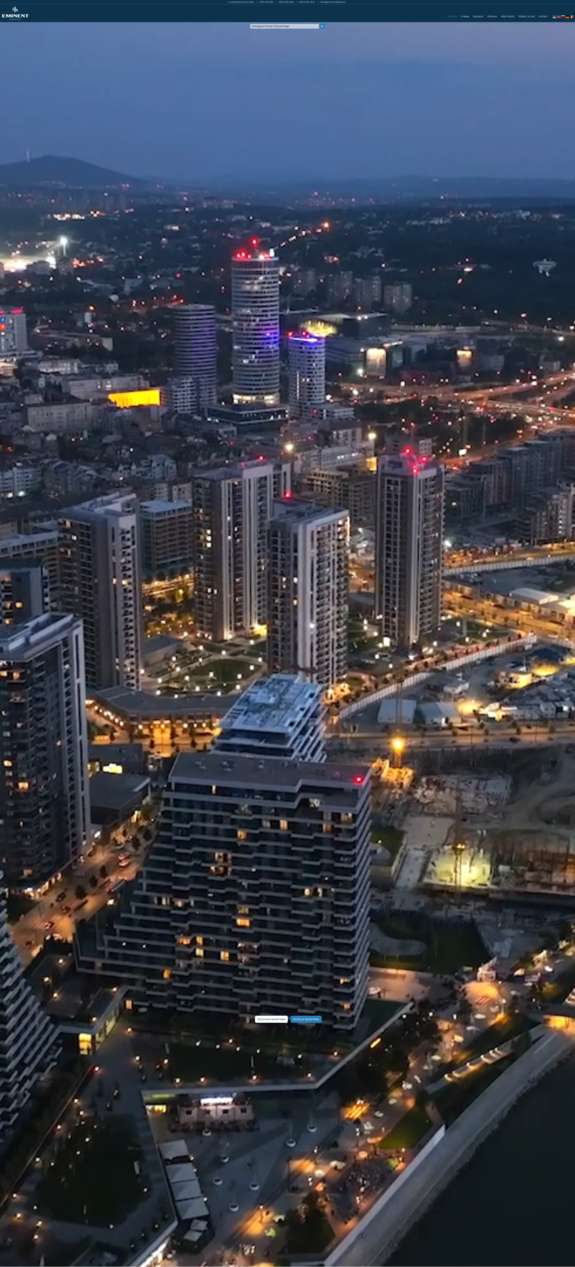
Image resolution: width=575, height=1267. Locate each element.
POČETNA (452, 16)
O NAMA (465, 16)
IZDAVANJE (478, 16)
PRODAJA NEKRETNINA (306, 1019)
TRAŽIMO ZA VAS (526, 16)
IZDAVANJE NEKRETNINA (271, 1019)
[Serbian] (555, 16)
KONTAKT (543, 16)
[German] (568, 16)
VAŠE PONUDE (508, 16)
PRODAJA (492, 16)
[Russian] (563, 16)
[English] (559, 16)
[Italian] (572, 16)
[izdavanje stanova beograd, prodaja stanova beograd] (72, 13)
